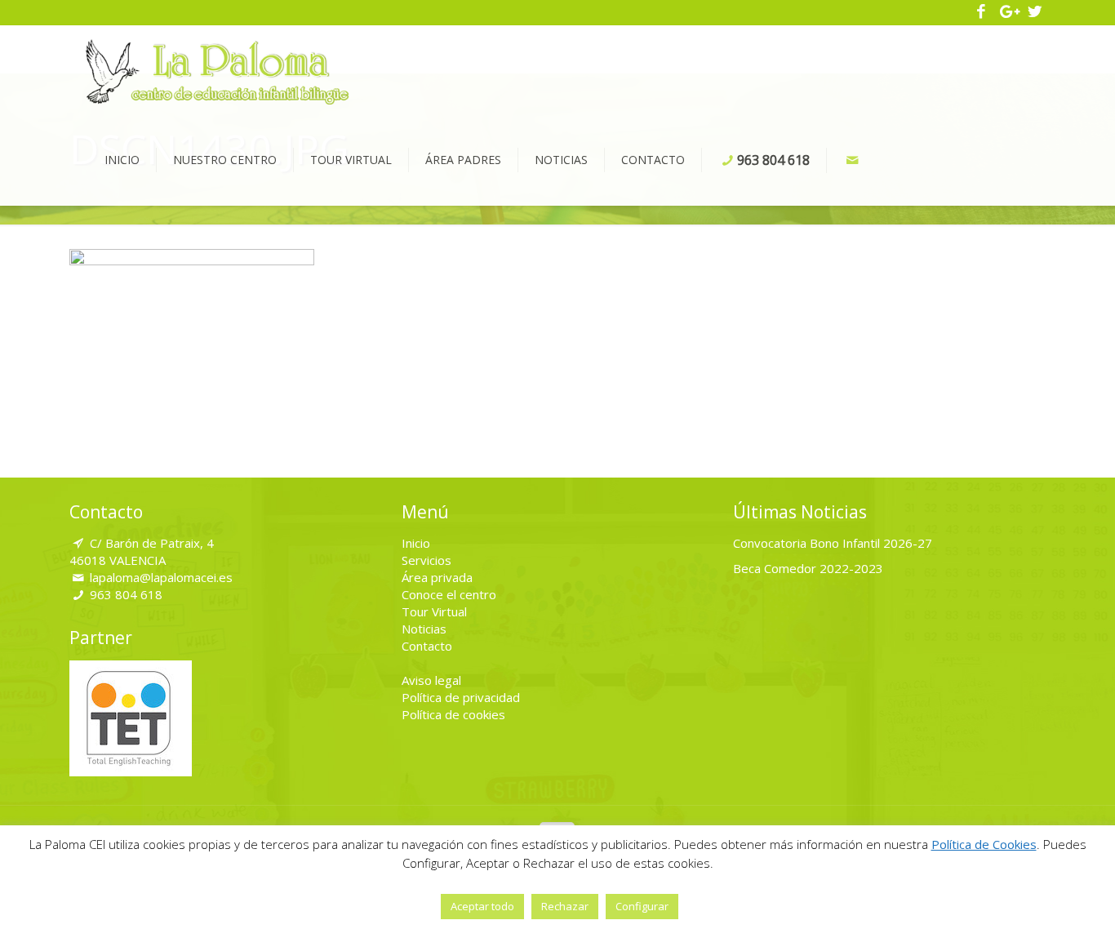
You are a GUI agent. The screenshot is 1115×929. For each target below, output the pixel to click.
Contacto (427, 646)
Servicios (426, 560)
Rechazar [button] (565, 906)
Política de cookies (453, 714)
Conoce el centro (449, 594)
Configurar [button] (642, 906)
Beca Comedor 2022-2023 (808, 568)
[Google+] (1008, 12)
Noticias (424, 628)
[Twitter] (1035, 12)
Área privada (437, 577)
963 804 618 (126, 594)
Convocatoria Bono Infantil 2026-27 (832, 543)
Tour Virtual (434, 611)
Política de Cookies (984, 844)
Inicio (416, 543)
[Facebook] (982, 12)
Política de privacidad (461, 697)
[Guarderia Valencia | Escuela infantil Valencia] (217, 70)
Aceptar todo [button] (482, 906)
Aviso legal (431, 680)
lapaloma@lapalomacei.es (161, 577)
